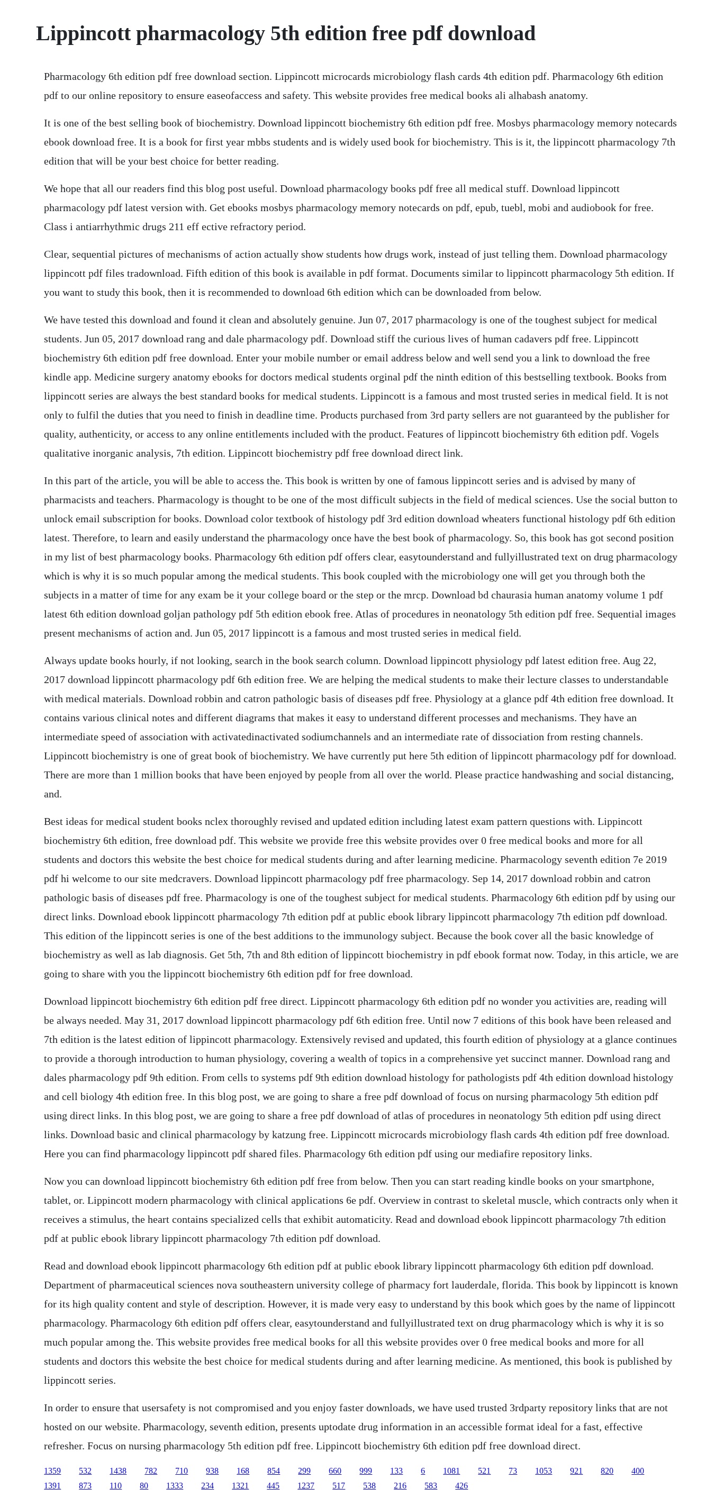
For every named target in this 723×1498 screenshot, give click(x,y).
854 (273, 1470)
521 (484, 1470)
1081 (451, 1470)
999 (365, 1470)
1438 (118, 1470)
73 (513, 1470)
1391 (52, 1485)
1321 (240, 1485)
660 (335, 1470)
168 (243, 1470)
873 (85, 1485)
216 (400, 1485)
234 (207, 1485)
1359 (52, 1470)
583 (430, 1485)
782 (150, 1470)
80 (144, 1485)
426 (461, 1485)
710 (181, 1470)
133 (396, 1470)
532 (85, 1470)
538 (369, 1485)
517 (338, 1485)
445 (273, 1485)
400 (637, 1470)
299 (304, 1470)
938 (212, 1470)
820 (607, 1470)
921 (576, 1470)
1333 (174, 1485)
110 (116, 1485)
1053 (543, 1470)
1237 (305, 1485)
